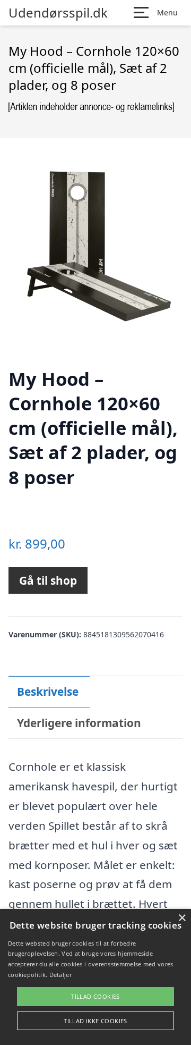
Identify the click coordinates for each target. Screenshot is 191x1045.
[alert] (95, 977)
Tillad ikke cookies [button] (95, 1021)
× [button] (182, 918)
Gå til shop (48, 580)
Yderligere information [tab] (79, 722)
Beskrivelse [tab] (48, 691)
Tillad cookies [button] (95, 996)
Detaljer (60, 975)
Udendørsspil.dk (58, 12)
